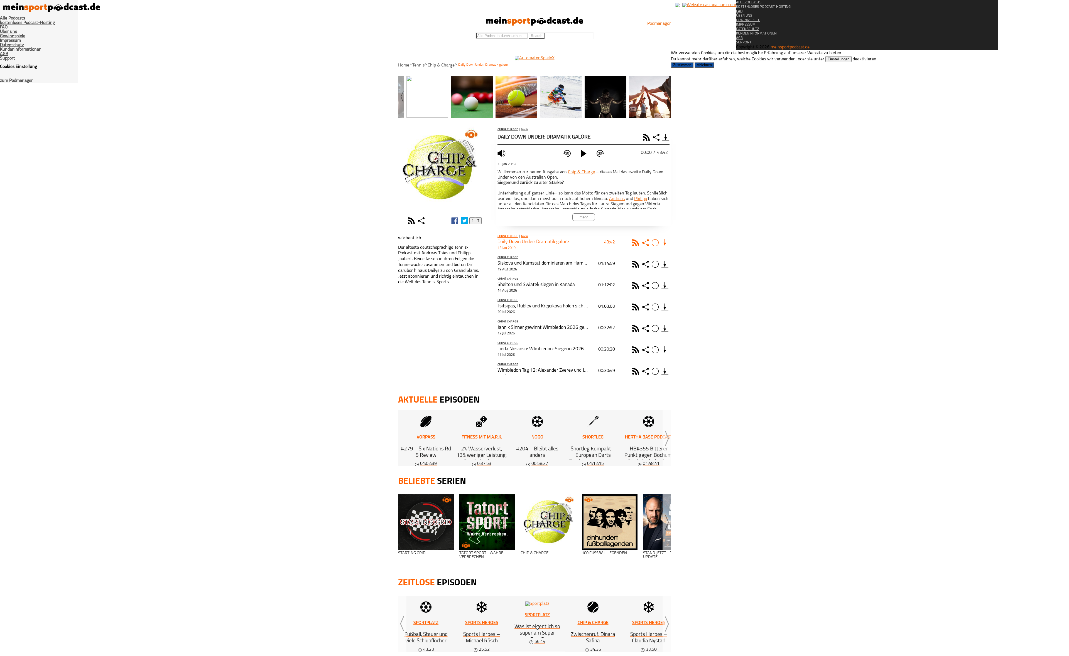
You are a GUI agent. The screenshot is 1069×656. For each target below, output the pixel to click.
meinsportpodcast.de (790, 47)
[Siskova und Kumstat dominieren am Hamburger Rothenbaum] (664, 264)
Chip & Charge (441, 65)
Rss (636, 243)
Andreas (617, 199)
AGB (4, 54)
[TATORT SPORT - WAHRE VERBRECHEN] (487, 522)
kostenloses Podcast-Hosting (27, 23)
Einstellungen (838, 59)
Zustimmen (682, 65)
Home (403, 65)
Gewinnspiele (12, 36)
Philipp (640, 199)
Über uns (8, 31)
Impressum (10, 40)
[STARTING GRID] (426, 522)
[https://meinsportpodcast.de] (534, 24)
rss (412, 221)
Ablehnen (704, 65)
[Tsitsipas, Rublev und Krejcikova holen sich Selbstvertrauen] (664, 307)
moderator (402, 221)
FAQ (4, 27)
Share (656, 137)
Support (7, 58)
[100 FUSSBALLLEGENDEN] (610, 522)
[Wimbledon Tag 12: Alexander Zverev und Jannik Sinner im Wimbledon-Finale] (664, 371)
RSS (647, 137)
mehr (584, 217)
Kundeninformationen (20, 49)
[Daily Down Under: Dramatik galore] (664, 242)
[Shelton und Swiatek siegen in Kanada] (664, 285)
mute (502, 153)
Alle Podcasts (12, 18)
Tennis (418, 65)
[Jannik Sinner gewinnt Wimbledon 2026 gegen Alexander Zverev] (664, 328)
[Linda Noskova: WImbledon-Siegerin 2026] (664, 349)
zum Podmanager (16, 80)
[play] (583, 153)
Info (656, 243)
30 (567, 153)
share (422, 221)
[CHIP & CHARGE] (548, 522)
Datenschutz (12, 45)
